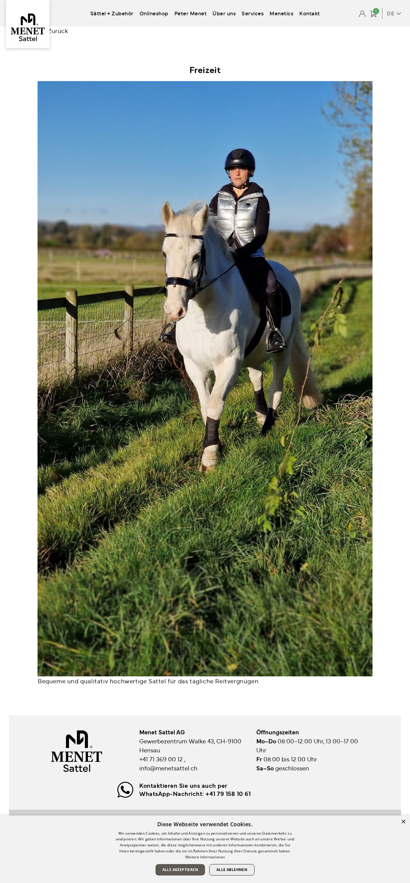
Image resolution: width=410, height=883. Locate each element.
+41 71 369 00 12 (161, 759)
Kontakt (309, 13)
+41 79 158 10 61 (228, 793)
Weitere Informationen (205, 857)
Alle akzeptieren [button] (180, 869)
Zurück (58, 30)
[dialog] (205, 849)
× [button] (403, 822)
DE (390, 13)
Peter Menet (190, 13)
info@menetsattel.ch (168, 768)
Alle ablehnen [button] (231, 869)
